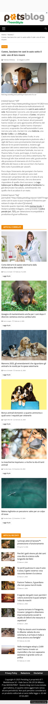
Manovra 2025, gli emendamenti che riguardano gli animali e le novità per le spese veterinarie (23, 364)
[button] (46, 28)
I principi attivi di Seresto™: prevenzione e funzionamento (30, 542)
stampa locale (36, 206)
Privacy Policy (11, 673)
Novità (4, 47)
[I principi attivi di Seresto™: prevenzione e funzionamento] (8, 544)
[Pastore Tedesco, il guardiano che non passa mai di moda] (8, 585)
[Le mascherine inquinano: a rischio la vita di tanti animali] (24, 444)
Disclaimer (38, 673)
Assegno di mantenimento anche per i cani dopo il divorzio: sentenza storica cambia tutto (23, 315)
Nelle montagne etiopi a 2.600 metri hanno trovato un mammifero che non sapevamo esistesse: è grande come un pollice (31, 652)
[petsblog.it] (24, 18)
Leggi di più (6, 276)
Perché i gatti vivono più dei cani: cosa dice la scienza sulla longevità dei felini (31, 556)
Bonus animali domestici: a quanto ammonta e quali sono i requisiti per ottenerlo (21, 414)
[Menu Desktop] (3, 28)
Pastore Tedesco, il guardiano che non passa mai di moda (30, 583)
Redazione (25, 673)
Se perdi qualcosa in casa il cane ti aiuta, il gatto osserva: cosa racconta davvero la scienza (31, 571)
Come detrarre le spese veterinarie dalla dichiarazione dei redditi (19, 266)
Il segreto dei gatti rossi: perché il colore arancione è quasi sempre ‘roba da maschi (31, 598)
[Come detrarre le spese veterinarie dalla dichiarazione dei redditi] (24, 246)
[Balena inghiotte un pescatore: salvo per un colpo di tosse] (24, 493)
